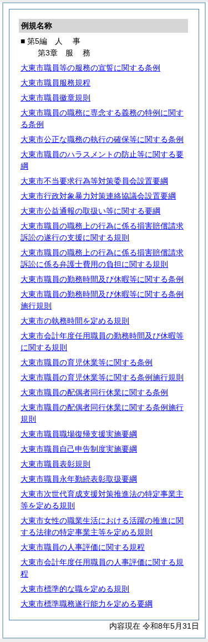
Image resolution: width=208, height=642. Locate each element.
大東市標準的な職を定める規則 (75, 588)
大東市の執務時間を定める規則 (75, 320)
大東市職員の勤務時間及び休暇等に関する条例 (102, 279)
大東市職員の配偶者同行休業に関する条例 (94, 392)
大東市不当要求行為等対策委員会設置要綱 (94, 180)
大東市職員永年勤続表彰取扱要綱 (79, 478)
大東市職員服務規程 (55, 82)
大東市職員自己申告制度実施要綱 (79, 448)
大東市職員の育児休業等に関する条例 (87, 362)
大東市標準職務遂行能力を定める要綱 (87, 603)
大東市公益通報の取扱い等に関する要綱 (90, 210)
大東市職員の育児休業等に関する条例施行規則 (102, 377)
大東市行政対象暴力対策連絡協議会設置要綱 (98, 195)
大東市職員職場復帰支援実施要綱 (79, 433)
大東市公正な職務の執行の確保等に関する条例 (102, 139)
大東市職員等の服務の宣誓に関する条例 (90, 67)
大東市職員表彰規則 (55, 463)
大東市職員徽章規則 (55, 97)
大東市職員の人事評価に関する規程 (83, 547)
